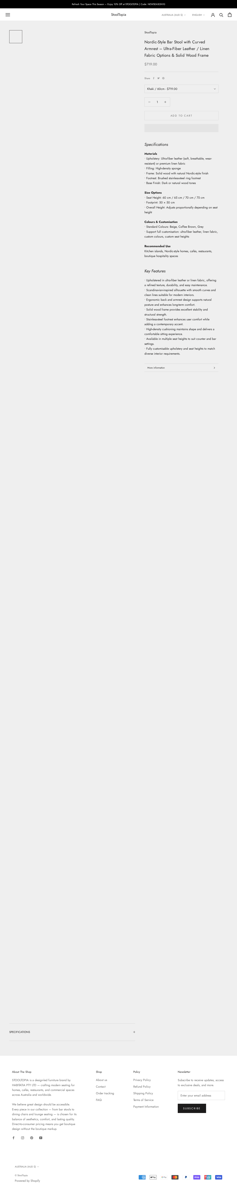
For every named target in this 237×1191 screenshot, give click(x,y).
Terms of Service (143, 1100)
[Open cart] (229, 15)
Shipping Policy (143, 1093)
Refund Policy (142, 1086)
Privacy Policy (142, 1080)
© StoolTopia (21, 1175)
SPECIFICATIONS (19, 1032)
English (197, 15)
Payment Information (146, 1106)
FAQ (99, 1100)
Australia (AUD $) (172, 15)
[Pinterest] (163, 78)
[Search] (221, 15)
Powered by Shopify (27, 1181)
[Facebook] (154, 78)
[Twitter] (158, 78)
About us (101, 1080)
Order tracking (105, 1093)
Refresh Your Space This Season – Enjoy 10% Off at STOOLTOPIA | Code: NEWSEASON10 (118, 4)
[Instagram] (22, 1137)
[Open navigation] (8, 14)
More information (156, 367)
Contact (101, 1086)
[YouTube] (40, 1137)
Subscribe (192, 1108)
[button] (181, 128)
